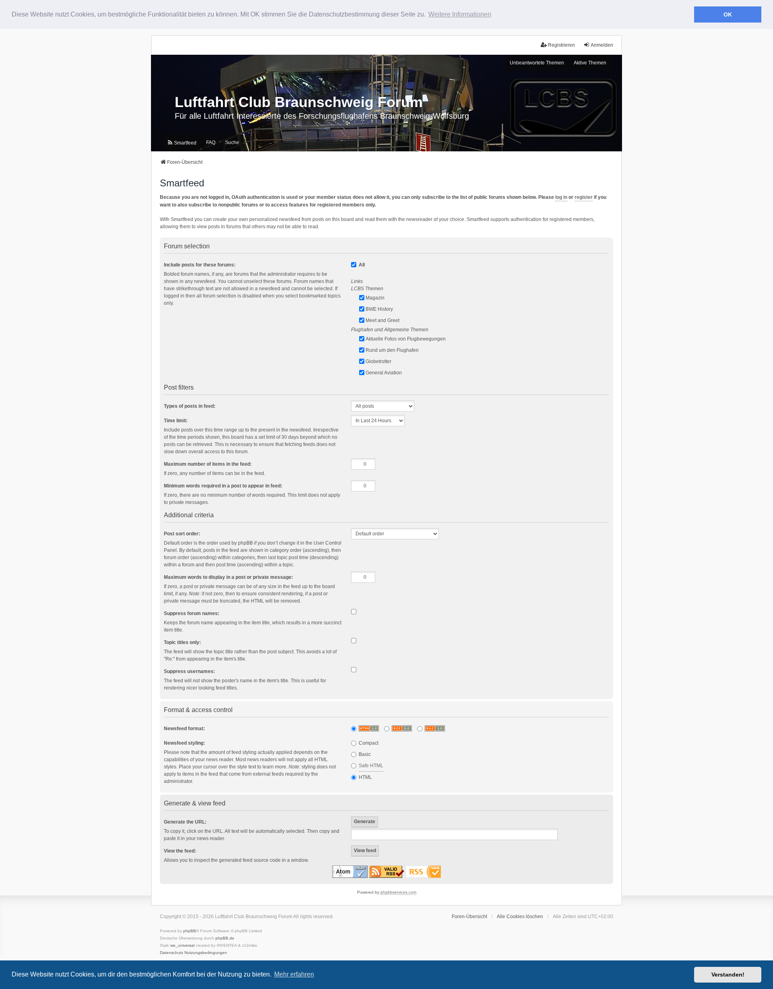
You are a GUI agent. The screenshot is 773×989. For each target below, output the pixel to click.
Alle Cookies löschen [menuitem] (520, 916)
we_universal (182, 945)
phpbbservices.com (398, 892)
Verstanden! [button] (727, 974)
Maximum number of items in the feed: (208, 464)
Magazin (375, 298)
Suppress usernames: (189, 671)
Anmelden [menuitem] (602, 45)
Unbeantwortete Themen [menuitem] (537, 63)
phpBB (189, 931)
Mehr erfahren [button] (294, 974)
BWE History (379, 309)
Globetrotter (378, 361)
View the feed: (180, 851)
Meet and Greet (382, 320)
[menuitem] (181, 142)
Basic (364, 754)
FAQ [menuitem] (210, 142)
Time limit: (176, 420)
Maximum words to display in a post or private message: (228, 577)
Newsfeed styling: (184, 743)
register (584, 197)
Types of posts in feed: (189, 406)
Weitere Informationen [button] (459, 14)
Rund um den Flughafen (392, 350)
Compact (368, 743)
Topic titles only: (182, 642)
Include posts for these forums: (200, 265)
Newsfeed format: (184, 728)
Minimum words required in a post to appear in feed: (223, 486)
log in (561, 197)
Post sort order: (182, 534)
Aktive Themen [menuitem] (590, 63)
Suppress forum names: (191, 613)
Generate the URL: (185, 822)
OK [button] (727, 14)
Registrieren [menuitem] (561, 45)
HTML (365, 777)
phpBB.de (224, 938)
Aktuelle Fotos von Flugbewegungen (406, 339)
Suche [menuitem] (232, 142)
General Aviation (384, 373)
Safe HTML (371, 765)
